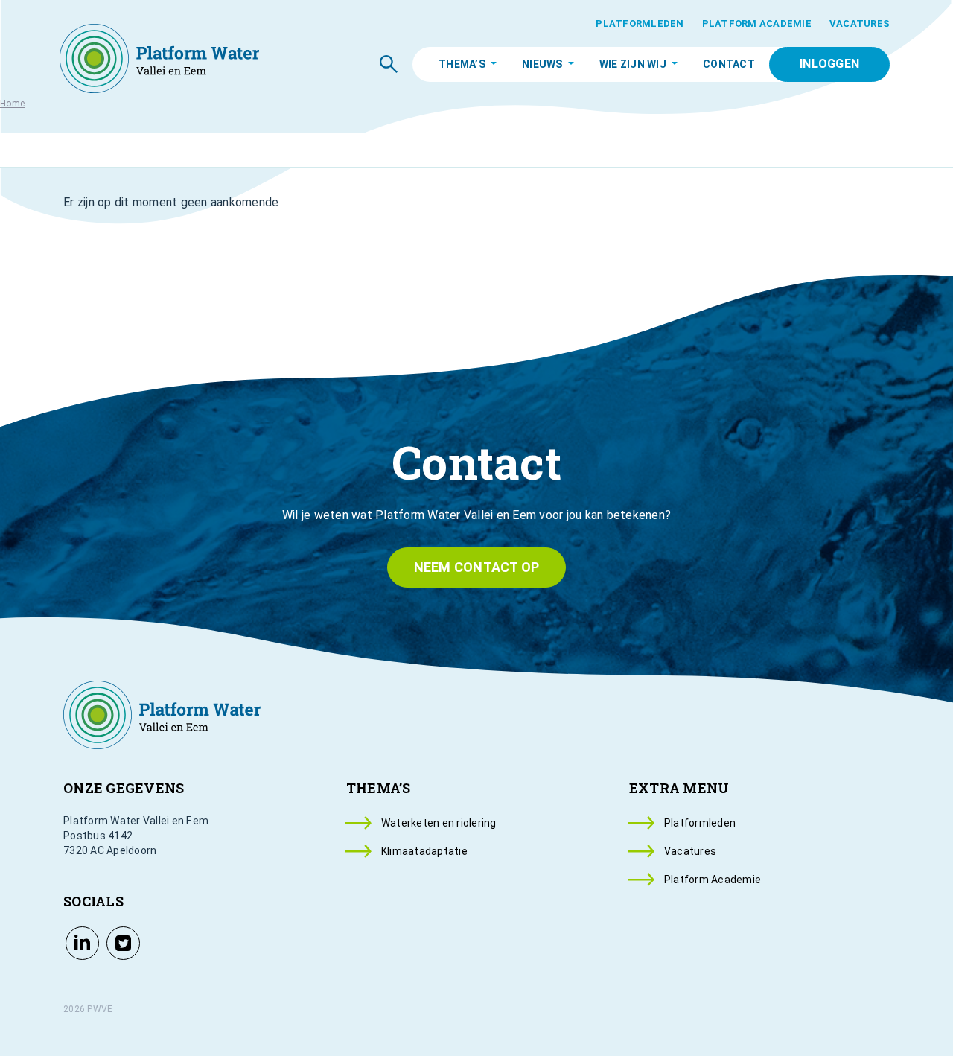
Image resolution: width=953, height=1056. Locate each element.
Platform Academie (757, 23)
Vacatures (859, 23)
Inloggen (829, 64)
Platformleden (639, 23)
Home (12, 103)
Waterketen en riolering (439, 823)
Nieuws (542, 64)
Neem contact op (477, 567)
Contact (729, 64)
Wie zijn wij (632, 64)
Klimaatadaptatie (424, 851)
